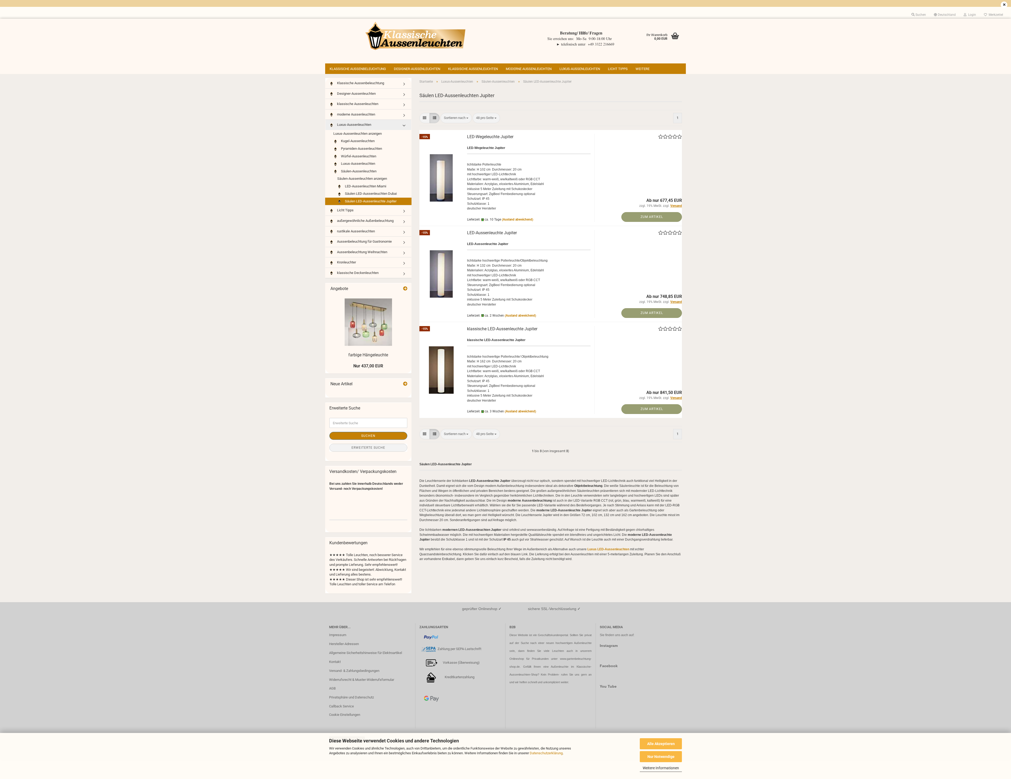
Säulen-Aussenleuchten (358, 171)
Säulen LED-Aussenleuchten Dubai (370, 194)
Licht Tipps (618, 69)
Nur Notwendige (661, 757)
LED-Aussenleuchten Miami (365, 186)
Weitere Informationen (661, 768)
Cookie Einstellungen (344, 715)
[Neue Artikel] (405, 384)
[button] (945, 15)
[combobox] (456, 118)
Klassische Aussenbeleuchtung (358, 69)
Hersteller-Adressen (344, 644)
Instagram (609, 645)
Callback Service (341, 706)
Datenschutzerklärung (546, 753)
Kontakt (335, 662)
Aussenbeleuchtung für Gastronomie (364, 241)
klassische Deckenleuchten (357, 273)
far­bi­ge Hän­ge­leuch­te (368, 354)
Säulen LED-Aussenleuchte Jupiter (370, 201)
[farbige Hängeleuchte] (368, 322)
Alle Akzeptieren (661, 744)
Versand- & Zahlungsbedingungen (354, 671)
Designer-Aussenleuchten (417, 69)
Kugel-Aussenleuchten (357, 141)
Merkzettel (995, 15)
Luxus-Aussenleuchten (579, 69)
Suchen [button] (920, 15)
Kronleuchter (346, 262)
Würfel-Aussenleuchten (358, 156)
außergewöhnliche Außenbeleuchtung (365, 221)
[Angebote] (405, 289)
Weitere (643, 69)
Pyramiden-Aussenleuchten (361, 149)
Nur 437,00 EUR (368, 365)
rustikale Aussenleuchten (355, 231)
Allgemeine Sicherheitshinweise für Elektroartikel (365, 653)
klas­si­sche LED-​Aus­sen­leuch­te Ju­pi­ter (502, 328)
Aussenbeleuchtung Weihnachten (361, 252)
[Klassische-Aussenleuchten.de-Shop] (415, 36)
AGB (332, 688)
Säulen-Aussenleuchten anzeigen (362, 179)
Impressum (337, 635)
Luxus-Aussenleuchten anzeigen (357, 134)
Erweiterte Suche (368, 448)
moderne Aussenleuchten (529, 69)
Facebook (609, 666)
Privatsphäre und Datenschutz (351, 697)
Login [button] (971, 15)
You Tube (608, 686)
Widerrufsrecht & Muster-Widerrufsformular (361, 680)
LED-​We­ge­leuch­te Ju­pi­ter (490, 136)
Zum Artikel (652, 217)
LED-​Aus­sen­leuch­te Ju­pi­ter (492, 232)
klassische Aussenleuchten (473, 69)
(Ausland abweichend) (517, 219)
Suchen (368, 436)
